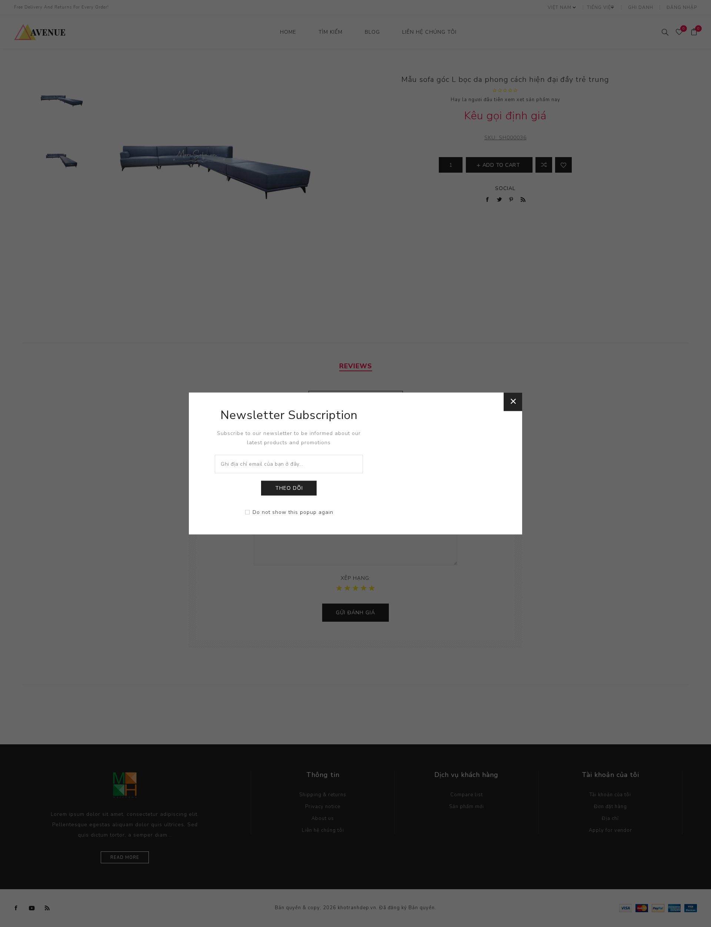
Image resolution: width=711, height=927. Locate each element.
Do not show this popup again (293, 512)
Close (513, 401)
